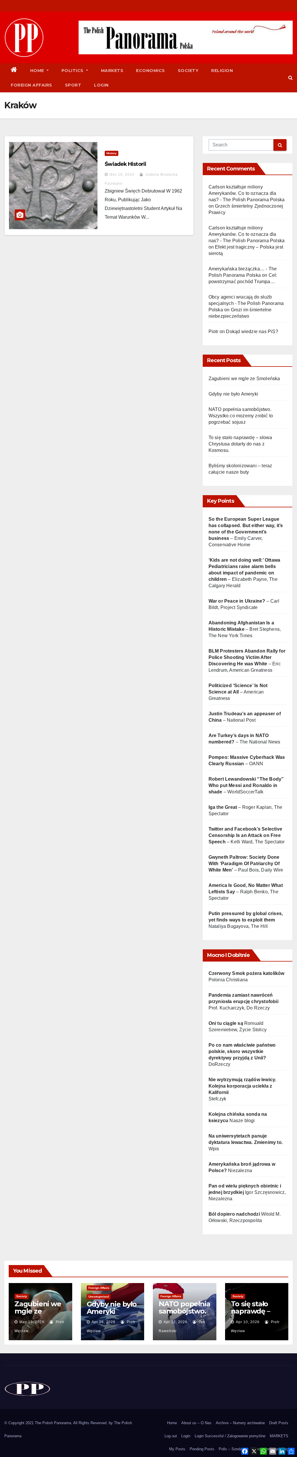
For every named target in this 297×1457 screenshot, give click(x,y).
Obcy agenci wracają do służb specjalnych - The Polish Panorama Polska (246, 303)
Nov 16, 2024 (122, 175)
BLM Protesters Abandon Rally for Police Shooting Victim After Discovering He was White (247, 657)
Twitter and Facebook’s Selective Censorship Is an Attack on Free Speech (245, 835)
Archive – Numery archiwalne (240, 1423)
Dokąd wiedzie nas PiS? (252, 331)
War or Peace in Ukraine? (238, 601)
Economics (150, 70)
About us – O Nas (196, 1423)
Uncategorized (98, 1296)
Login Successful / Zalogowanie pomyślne (230, 1436)
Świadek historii (125, 164)
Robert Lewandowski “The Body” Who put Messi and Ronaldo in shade (246, 785)
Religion (222, 70)
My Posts (177, 1449)
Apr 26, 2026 (103, 1322)
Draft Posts (278, 1423)
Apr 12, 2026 (175, 1322)
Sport (73, 85)
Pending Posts (202, 1449)
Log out (170, 1436)
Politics (73, 70)
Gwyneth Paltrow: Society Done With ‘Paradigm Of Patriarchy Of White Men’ (244, 863)
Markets (112, 70)
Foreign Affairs (31, 85)
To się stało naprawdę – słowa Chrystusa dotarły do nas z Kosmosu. (240, 444)
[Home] (14, 70)
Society (188, 70)
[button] (290, 77)
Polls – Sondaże (232, 1449)
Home (38, 70)
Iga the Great (223, 807)
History (111, 153)
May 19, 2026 (31, 1322)
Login (101, 85)
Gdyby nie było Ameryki (233, 393)
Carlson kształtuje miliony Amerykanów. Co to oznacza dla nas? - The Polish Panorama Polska (247, 193)
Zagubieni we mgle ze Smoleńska (244, 378)
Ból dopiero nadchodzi (234, 1214)
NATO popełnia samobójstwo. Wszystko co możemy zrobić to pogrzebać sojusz (241, 416)
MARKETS (279, 1436)
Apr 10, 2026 (248, 1322)
